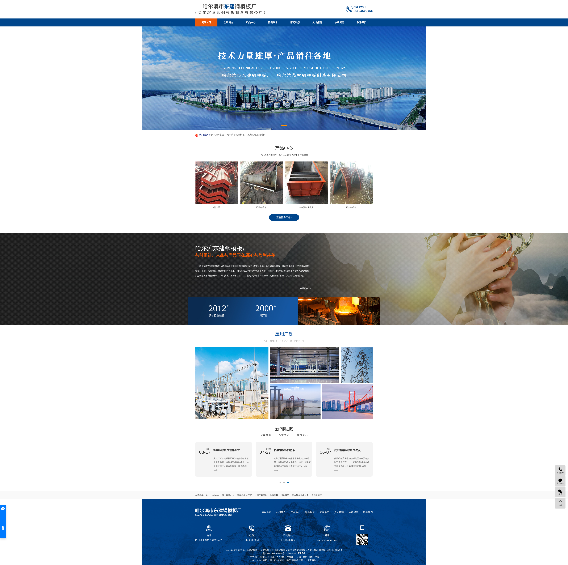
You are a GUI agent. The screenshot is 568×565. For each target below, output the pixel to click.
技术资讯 (302, 435)
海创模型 (285, 495)
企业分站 (256, 560)
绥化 (311, 557)
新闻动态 (295, 22)
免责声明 (311, 560)
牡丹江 (290, 557)
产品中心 (250, 22)
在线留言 (339, 22)
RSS (275, 560)
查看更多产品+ (284, 217)
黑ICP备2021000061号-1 (274, 553)
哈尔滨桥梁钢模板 (236, 134)
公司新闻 (265, 435)
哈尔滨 (271, 557)
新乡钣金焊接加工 (300, 495)
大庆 (305, 557)
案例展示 (273, 22)
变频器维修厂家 (244, 495)
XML (281, 560)
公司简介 (228, 22)
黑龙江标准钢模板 (256, 134)
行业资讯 (284, 435)
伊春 (317, 557)
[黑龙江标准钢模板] (231, 383)
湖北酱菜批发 (228, 495)
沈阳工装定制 (261, 495)
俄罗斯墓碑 (316, 495)
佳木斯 (298, 557)
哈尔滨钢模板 (217, 134)
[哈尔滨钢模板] (230, 9)
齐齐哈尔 (280, 557)
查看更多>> (305, 289)
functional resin (212, 495)
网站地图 (267, 560)
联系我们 (361, 22)
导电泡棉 (274, 495)
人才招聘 (317, 22)
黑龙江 (263, 557)
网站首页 (206, 22)
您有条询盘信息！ (295, 560)
